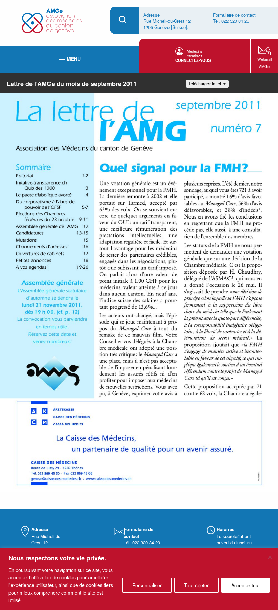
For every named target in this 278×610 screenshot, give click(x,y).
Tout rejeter (196, 585)
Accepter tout (245, 585)
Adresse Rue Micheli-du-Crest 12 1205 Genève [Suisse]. (167, 21)
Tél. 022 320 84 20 (231, 21)
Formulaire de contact (234, 15)
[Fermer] (269, 557)
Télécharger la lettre (207, 84)
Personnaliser (147, 585)
